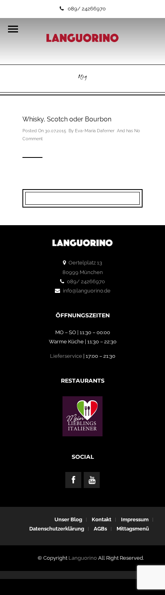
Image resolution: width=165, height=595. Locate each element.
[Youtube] (92, 480)
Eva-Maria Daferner (95, 130)
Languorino (82, 558)
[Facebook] (73, 480)
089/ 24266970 (87, 9)
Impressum (135, 519)
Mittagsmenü (133, 529)
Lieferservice (66, 356)
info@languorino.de (87, 291)
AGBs (100, 529)
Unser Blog (68, 519)
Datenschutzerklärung (56, 529)
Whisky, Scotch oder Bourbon (66, 119)
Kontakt (101, 519)
